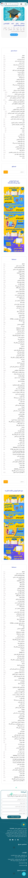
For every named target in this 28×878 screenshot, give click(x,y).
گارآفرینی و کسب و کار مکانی (18, 410)
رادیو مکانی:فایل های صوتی (19, 350)
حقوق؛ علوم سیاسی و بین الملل (18, 70)
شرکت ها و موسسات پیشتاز (19, 374)
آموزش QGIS (21, 278)
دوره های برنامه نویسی (20, 81)
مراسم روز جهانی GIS (20, 425)
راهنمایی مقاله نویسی (20, 355)
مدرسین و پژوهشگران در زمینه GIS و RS (16, 421)
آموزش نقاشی (21, 289)
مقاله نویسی (22, 442)
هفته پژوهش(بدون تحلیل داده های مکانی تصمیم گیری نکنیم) (18, 451)
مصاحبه (23, 427)
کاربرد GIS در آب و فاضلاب (19, 390)
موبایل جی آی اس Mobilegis (18, 447)
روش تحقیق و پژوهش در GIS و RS (17, 357)
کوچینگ (22, 407)
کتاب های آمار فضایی (20, 139)
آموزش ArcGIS (21, 271)
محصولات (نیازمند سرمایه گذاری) (18, 420)
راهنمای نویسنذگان (20, 354)
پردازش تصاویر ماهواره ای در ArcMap (17, 319)
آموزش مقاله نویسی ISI (19, 286)
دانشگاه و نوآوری (21, 74)
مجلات (23, 130)
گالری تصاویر (22, 412)
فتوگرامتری (22, 379)
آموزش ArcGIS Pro (20, 273)
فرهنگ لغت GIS (21, 381)
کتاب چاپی (22, 128)
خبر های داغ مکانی (20, 332)
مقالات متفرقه (21, 438)
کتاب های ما (22, 401)
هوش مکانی (22, 465)
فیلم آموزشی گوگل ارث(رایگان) (18, 385)
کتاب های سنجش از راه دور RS (18, 143)
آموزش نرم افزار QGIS (20, 288)
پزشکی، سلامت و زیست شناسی (18, 92)
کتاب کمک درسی (21, 136)
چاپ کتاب (22, 326)
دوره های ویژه (21, 87)
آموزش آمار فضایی (20, 280)
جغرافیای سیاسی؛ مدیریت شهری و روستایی (16, 113)
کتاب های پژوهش (21, 141)
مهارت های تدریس (20, 445)
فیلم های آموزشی (21, 387)
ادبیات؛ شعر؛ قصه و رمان (19, 61)
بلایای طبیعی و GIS (20, 311)
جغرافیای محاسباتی (20, 324)
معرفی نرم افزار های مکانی (19, 432)
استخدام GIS (22, 299)
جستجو (6, 171)
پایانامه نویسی (21, 315)
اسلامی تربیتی (21, 63)
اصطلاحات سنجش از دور (19, 300)
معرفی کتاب (22, 429)
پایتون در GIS (21, 317)
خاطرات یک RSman (20, 330)
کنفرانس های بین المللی (19, 405)
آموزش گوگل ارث (21, 284)
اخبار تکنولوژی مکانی (20, 297)
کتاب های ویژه (21, 145)
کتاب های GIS (21, 137)
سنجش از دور (21, 368)
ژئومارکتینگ (22, 365)
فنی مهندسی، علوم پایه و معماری (18, 124)
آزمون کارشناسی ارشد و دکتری (18, 269)
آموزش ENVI (22, 275)
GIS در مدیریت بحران (20, 265)
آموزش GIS (22, 277)
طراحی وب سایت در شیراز (19, 377)
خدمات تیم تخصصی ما (20, 333)
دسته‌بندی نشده (21, 337)
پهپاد (23, 322)
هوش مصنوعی (21, 463)
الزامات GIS (22, 302)
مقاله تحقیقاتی (21, 440)
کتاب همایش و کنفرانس (19, 147)
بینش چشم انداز (21, 313)
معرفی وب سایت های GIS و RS (18, 434)
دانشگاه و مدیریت (20, 72)
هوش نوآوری (21, 467)
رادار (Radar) (21, 348)
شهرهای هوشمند (21, 376)
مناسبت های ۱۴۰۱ (21, 444)
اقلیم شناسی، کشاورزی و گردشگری (17, 111)
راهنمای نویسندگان (20, 352)
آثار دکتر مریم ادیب (20, 59)
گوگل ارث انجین (21, 414)
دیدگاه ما (22, 346)
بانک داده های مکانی (20, 308)
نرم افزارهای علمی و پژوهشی (18, 102)
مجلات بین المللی (21, 418)
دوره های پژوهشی (20, 83)
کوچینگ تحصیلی (21, 409)
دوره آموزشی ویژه (21, 339)
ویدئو (23, 158)
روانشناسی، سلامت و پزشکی (19, 90)
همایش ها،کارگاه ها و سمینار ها (18, 454)
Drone (23, 57)
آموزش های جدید (21, 293)
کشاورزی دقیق (21, 403)
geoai (23, 264)
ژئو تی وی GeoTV (20, 363)
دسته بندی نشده (21, 76)
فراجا (23, 121)
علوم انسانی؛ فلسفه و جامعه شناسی (17, 119)
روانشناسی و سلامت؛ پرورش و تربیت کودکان (15, 96)
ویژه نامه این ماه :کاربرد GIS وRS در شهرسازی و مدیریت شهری (18, 471)
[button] (21, 4)
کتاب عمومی (22, 134)
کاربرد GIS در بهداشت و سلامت (18, 392)
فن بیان (22, 383)
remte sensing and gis (19, 267)
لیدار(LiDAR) (22, 416)
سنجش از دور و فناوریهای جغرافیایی (17, 117)
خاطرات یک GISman (20, 328)
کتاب (23, 126)
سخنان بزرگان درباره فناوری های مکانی (17, 366)
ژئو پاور (23, 361)
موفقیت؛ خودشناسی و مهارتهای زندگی (17, 98)
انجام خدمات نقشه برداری (19, 304)
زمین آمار (22, 359)
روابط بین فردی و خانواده (19, 94)
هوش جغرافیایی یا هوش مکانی (18, 461)
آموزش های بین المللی (20, 291)
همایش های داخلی (20, 456)
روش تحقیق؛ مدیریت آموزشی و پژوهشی (16, 100)
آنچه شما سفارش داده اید (19, 295)
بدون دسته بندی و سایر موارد (18, 65)
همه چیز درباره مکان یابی (19, 460)
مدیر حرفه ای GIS (21, 423)
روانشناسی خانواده (20, 88)
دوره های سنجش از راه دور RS (18, 85)
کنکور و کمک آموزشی (20, 148)
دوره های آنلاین (21, 341)
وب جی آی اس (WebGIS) (19, 469)
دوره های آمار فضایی (20, 79)
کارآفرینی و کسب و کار (20, 388)
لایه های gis (22, 150)
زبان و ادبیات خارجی (20, 107)
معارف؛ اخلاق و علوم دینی (19, 154)
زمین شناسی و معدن (20, 115)
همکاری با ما (22, 458)
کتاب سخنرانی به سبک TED (19, 398)
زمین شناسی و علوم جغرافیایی (18, 109)
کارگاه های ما (22, 396)
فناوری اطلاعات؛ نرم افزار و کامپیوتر (17, 122)
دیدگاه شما (22, 344)
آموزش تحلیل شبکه (20, 282)
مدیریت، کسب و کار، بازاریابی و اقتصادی (16, 152)
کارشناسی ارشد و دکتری (19, 394)
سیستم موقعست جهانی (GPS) (18, 372)
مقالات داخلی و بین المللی (19, 436)
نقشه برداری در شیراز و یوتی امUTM (17, 449)
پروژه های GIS (21, 321)
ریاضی (23, 106)
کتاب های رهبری (21, 399)
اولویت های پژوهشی (20, 306)
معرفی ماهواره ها (21, 431)
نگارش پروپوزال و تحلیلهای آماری (18, 103)
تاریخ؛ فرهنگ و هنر (20, 68)
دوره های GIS (21, 77)
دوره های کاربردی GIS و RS (19, 343)
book (23, 55)
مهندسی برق (22, 156)
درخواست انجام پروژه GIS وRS (18, 335)
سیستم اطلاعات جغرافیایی (19, 370)
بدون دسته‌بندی (21, 66)
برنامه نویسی (21, 310)
